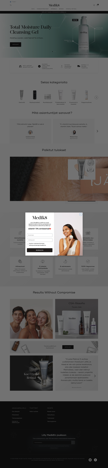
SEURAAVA (39, 250)
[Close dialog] (80, 214)
